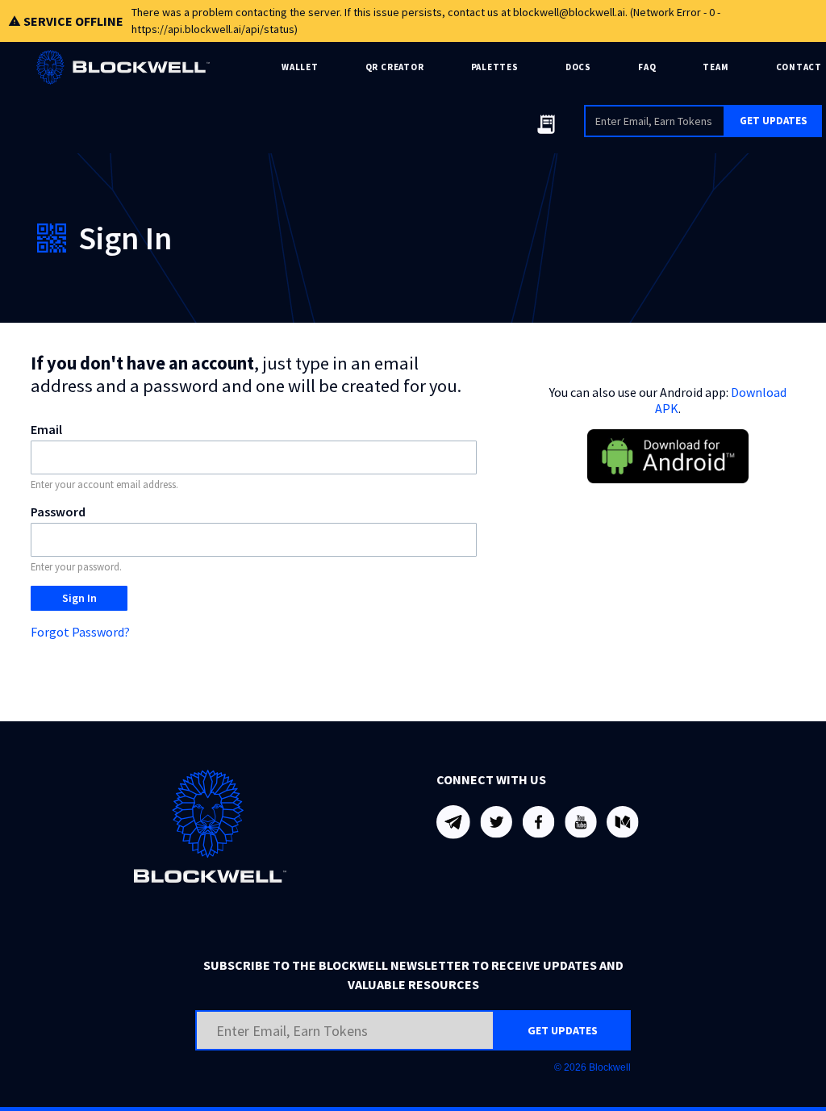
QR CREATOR (394, 67)
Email (46, 429)
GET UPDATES (773, 120)
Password (58, 511)
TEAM (715, 67)
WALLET (300, 67)
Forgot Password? (80, 632)
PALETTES (495, 67)
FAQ (647, 67)
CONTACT (799, 67)
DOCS (578, 67)
